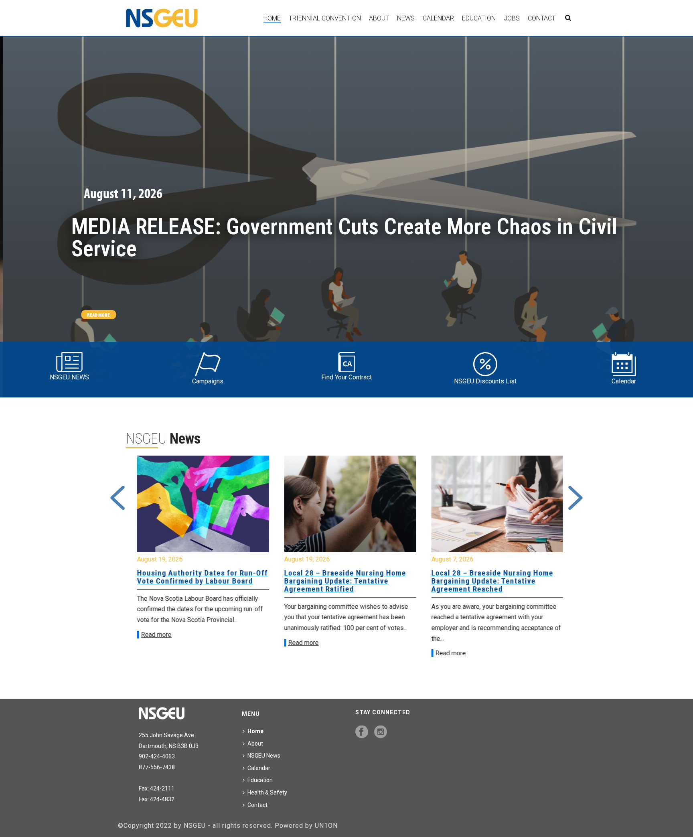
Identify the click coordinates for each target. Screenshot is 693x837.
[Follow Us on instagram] (380, 732)
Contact (541, 18)
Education (479, 18)
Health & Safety (267, 792)
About (379, 18)
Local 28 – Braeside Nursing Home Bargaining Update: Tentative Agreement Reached (488, 581)
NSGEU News (263, 755)
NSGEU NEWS (69, 377)
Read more (153, 634)
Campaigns (207, 381)
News (406, 18)
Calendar (438, 18)
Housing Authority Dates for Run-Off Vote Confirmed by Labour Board (199, 577)
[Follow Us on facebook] (361, 732)
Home (272, 18)
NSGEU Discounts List (485, 381)
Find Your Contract (346, 377)
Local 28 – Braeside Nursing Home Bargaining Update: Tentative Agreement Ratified (342, 581)
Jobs (512, 18)
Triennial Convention (325, 18)
